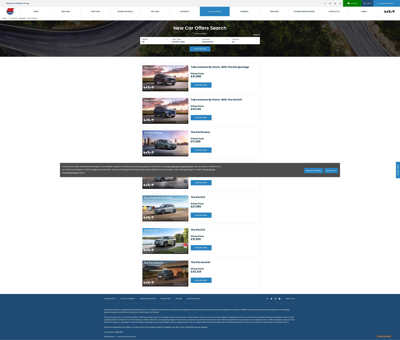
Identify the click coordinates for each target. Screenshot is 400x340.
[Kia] (389, 11)
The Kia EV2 (198, 197)
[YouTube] (335, 3)
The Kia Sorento (200, 262)
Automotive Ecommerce (126, 337)
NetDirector (110, 337)
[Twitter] (330, 3)
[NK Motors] (10, 11)
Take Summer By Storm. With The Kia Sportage (220, 67)
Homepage (22, 18)
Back (4, 18)
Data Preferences (193, 299)
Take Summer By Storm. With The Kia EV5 (216, 99)
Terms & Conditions (127, 299)
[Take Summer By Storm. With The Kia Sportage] (165, 78)
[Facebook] (324, 3)
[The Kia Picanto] (165, 143)
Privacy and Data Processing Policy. (179, 167)
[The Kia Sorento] (165, 273)
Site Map (179, 299)
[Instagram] (340, 3)
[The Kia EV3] (165, 241)
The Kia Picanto (200, 132)
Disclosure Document (148, 299)
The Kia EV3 (198, 229)
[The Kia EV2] (165, 208)
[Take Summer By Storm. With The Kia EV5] (165, 111)
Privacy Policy (166, 299)
